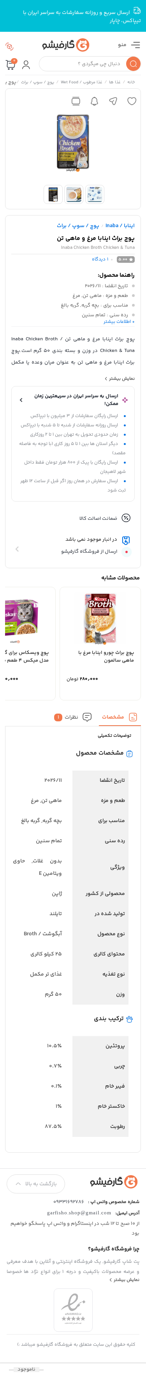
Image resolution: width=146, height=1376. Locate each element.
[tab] (120, 719)
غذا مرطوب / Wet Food (81, 83)
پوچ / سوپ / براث (37, 83)
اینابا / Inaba (120, 226)
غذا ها (115, 83)
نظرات (68, 717)
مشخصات (113, 717)
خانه (131, 83)
